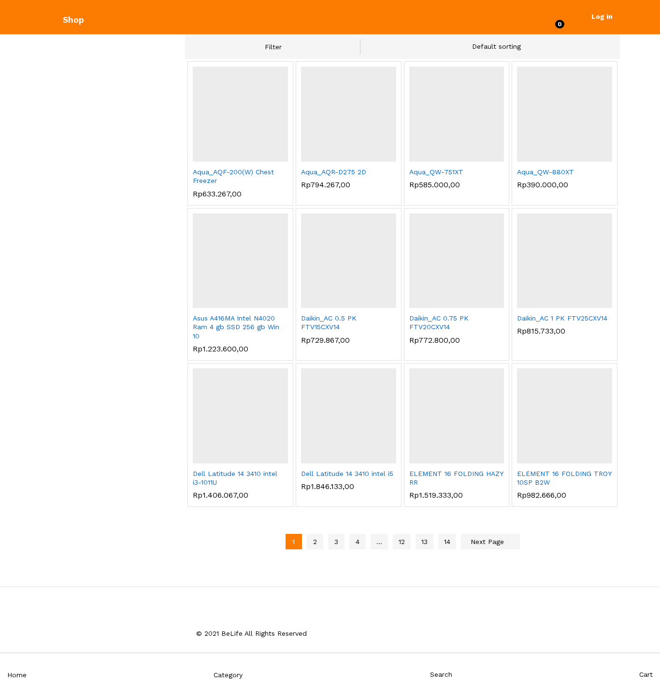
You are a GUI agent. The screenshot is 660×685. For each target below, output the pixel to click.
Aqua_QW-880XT (545, 172)
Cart (646, 674)
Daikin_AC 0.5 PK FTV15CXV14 (329, 322)
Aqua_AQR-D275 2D (333, 172)
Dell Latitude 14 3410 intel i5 (347, 473)
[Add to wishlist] (241, 156)
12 (402, 541)
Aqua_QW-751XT (436, 172)
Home (17, 675)
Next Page (488, 541)
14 (447, 541)
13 (424, 541)
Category (228, 675)
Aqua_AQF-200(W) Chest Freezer (233, 176)
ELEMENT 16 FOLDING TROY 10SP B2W (564, 478)
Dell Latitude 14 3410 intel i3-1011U (235, 478)
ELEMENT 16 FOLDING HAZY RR (456, 478)
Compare (264, 156)
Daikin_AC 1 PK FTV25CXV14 (562, 318)
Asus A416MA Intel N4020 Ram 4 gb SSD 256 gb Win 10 (236, 326)
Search (441, 674)
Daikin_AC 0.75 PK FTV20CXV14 (439, 322)
